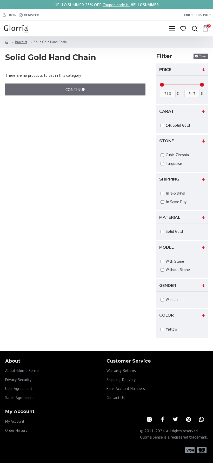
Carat (166, 111)
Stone (166, 141)
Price (165, 70)
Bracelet (21, 42)
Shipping (169, 179)
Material (169, 217)
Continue (75, 89)
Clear (202, 56)
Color (166, 315)
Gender (167, 285)
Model (166, 247)
